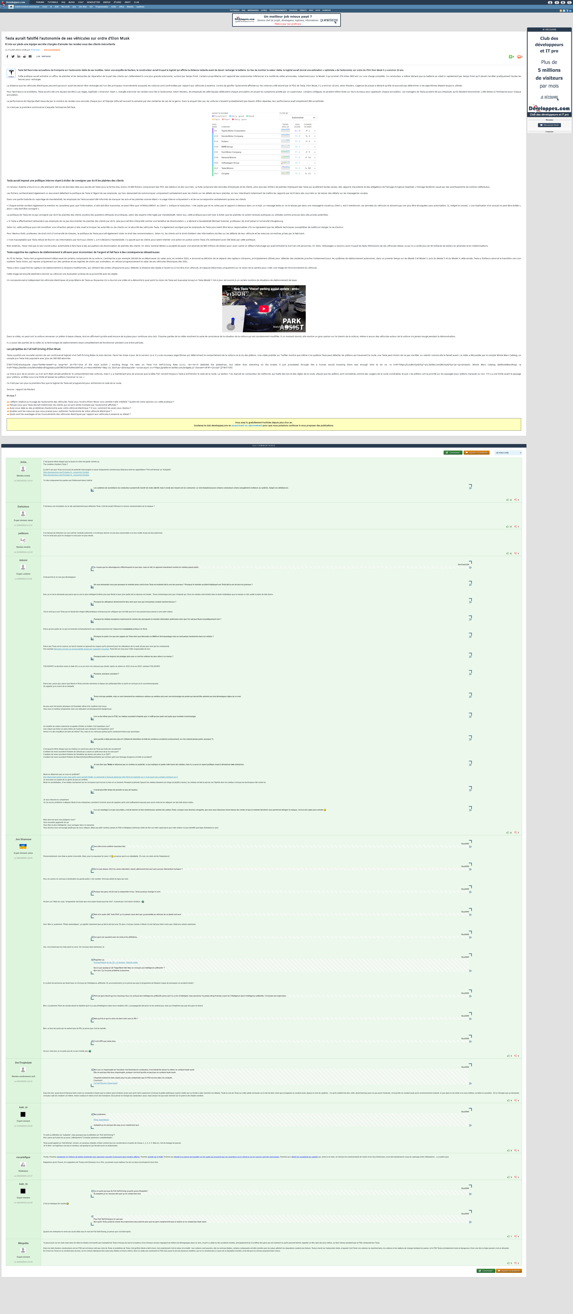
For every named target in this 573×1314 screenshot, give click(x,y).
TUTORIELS (234, 10)
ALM (56, 7)
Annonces (34, 50)
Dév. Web (83, 7)
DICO (318, 10)
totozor (23, 560)
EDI (91, 7)
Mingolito (23, 1243)
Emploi (106, 2)
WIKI (311, 10)
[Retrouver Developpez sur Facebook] (567, 11)
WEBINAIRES (253, 10)
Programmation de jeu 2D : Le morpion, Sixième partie (116, 962)
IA (51, 7)
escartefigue (23, 1157)
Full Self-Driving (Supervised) (106, 1083)
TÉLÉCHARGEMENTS (278, 10)
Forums (40, 2)
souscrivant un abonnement (247, 425)
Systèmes (140, 7)
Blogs (71, 2)
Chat (81, 2)
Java (74, 7)
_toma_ (23, 462)
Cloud (44, 7)
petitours (23, 533)
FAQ (63, 2)
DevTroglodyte (23, 1062)
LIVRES (264, 10)
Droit (127, 2)
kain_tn (23, 1107)
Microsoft (65, 7)
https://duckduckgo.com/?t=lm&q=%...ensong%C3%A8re (66, 472)
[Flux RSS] (561, 11)
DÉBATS (303, 10)
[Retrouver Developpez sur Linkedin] (570, 11)
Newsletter (93, 2)
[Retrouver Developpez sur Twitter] (564, 11)
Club (136, 2)
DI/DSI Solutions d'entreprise (27, 7)
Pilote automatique (101, 1120)
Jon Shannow (23, 839)
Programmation (102, 7)
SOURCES (293, 10)
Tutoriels (52, 2)
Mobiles (130, 7)
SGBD (113, 7)
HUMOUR (326, 10)
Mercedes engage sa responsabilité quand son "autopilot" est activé (81, 649)
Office (121, 7)
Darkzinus (23, 506)
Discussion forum (551, 125)
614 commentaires (52, 50)
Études (117, 2)
